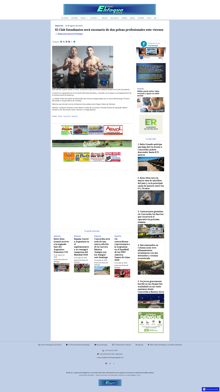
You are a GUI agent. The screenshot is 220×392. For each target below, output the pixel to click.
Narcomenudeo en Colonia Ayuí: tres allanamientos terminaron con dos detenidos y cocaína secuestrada (148, 252)
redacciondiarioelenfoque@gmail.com (110, 357)
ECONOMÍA (141, 18)
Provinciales (93, 18)
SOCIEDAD (124, 18)
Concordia (66, 116)
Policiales (83, 18)
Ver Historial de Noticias (122, 345)
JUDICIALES (105, 18)
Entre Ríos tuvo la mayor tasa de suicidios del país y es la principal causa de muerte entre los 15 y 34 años (151, 183)
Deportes (132, 18)
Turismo (149, 18)
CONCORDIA (74, 18)
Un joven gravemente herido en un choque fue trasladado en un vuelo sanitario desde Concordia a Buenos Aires (151, 286)
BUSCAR (66, 18)
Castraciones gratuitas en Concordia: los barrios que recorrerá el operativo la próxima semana (151, 216)
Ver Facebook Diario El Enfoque (79, 345)
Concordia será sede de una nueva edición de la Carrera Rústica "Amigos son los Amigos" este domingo (102, 248)
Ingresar (140, 345)
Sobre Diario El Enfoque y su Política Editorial (166, 345)
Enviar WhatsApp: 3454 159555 (50, 345)
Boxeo (60, 116)
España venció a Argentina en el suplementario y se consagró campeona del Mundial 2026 (81, 247)
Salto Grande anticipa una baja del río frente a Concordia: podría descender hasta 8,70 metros (150, 149)
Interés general (115, 18)
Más (155, 18)
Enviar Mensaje (101, 345)
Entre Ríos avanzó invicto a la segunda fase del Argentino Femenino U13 (61, 245)
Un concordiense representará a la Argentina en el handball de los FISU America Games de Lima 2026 (122, 249)
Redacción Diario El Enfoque (70, 34)
